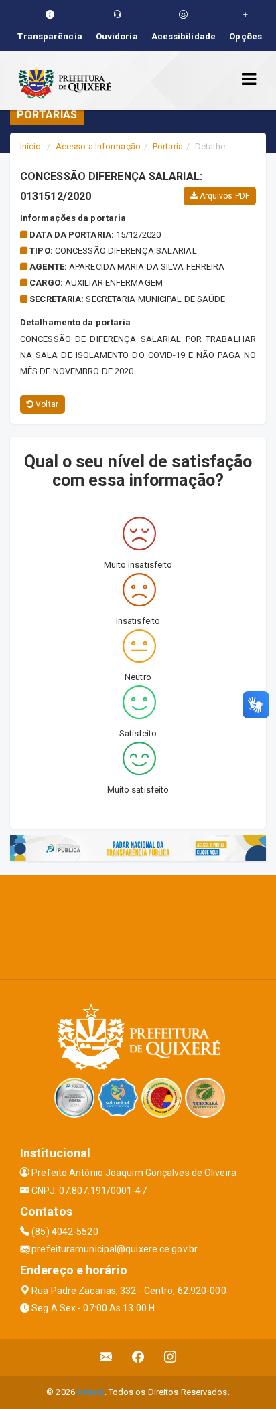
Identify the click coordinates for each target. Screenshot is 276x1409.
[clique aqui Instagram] (170, 1357)
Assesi (91, 1392)
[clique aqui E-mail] (106, 1357)
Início (31, 146)
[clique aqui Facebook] (138, 1357)
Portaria (168, 146)
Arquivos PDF (223, 196)
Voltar (45, 404)
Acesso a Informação (98, 146)
